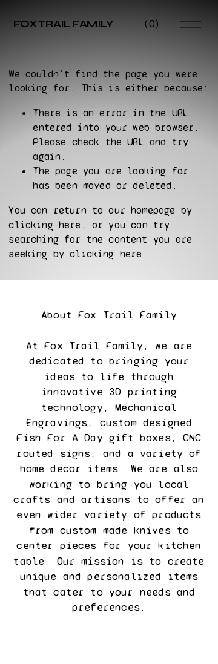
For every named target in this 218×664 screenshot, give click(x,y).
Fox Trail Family (63, 24)
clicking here (44, 225)
